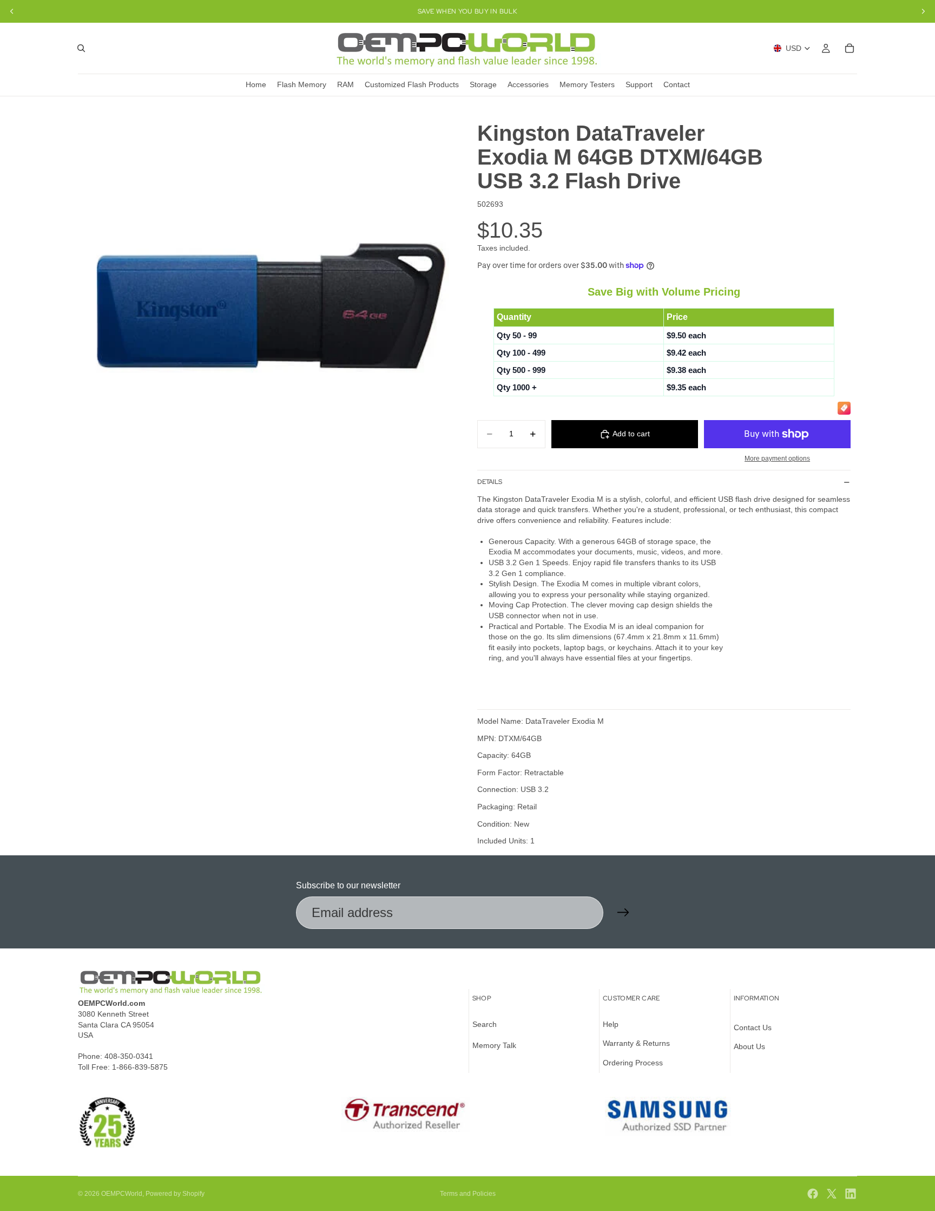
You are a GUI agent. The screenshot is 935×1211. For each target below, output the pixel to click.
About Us (749, 1046)
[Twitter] (831, 1193)
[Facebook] (812, 1193)
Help (610, 1024)
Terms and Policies (468, 1193)
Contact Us (753, 1027)
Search (484, 1024)
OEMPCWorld (121, 1193)
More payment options (777, 458)
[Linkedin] (850, 1193)
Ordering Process (633, 1062)
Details (489, 481)
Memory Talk (494, 1045)
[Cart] (849, 48)
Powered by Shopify (175, 1193)
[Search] (81, 48)
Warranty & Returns (636, 1043)
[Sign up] (623, 912)
